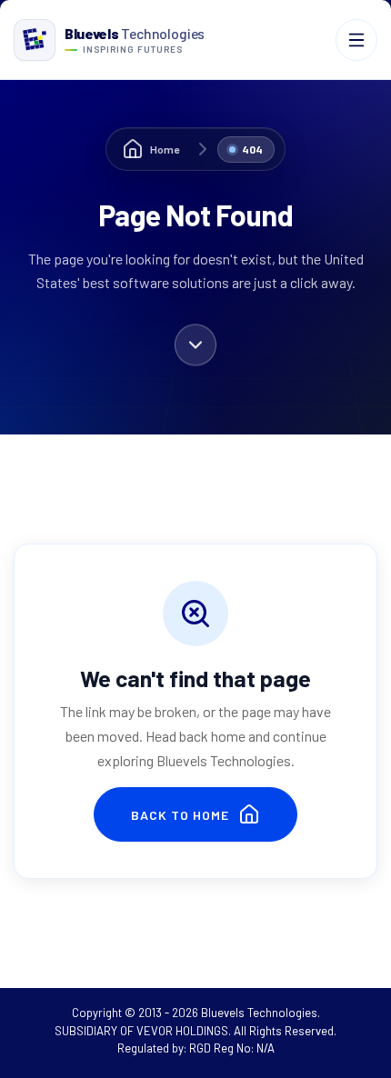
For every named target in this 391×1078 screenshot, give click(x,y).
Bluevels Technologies (259, 1012)
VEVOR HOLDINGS (182, 1030)
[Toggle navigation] (356, 40)
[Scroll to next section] (195, 346)
